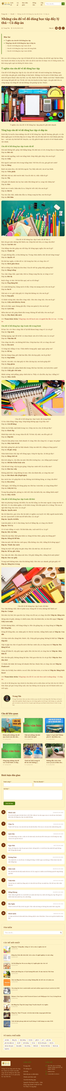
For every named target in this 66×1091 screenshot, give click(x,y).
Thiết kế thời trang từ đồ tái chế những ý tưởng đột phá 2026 (32, 762)
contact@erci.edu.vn (53, 1074)
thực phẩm (18, 1045)
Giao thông (27, 1045)
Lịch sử (11, 4)
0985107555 (51, 1071)
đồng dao (14, 1040)
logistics (7, 1048)
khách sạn (55, 1045)
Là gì (17, 4)
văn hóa (51, 1043)
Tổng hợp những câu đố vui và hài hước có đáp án (11, 762)
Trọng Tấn (6, 28)
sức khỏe (7, 1040)
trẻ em (33, 1043)
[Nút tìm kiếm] (63, 3)
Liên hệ (25, 1071)
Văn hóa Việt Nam (45, 1045)
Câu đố (42, 4)
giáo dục (48, 1040)
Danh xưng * (7, 781)
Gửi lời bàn (9, 803)
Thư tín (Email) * (39, 781)
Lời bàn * (6, 789)
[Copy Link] (63, 28)
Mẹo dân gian (25, 4)
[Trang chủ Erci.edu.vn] (5, 4)
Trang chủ (4, 14)
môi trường (26, 1043)
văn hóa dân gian (42, 1043)
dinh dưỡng (23, 1040)
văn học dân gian (9, 1045)
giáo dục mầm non (9, 1043)
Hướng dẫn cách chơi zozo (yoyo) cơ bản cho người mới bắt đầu (54, 762)
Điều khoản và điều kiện (30, 1074)
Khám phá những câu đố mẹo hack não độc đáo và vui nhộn (11, 737)
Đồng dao (34, 4)
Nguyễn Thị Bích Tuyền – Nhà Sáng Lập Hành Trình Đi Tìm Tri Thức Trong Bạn (33, 1084)
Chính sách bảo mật (29, 1077)
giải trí (37, 1040)
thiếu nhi (35, 1045)
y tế (42, 1040)
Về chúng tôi (27, 1068)
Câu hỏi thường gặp (29, 1079)
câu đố (18, 1043)
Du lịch (30, 1040)
